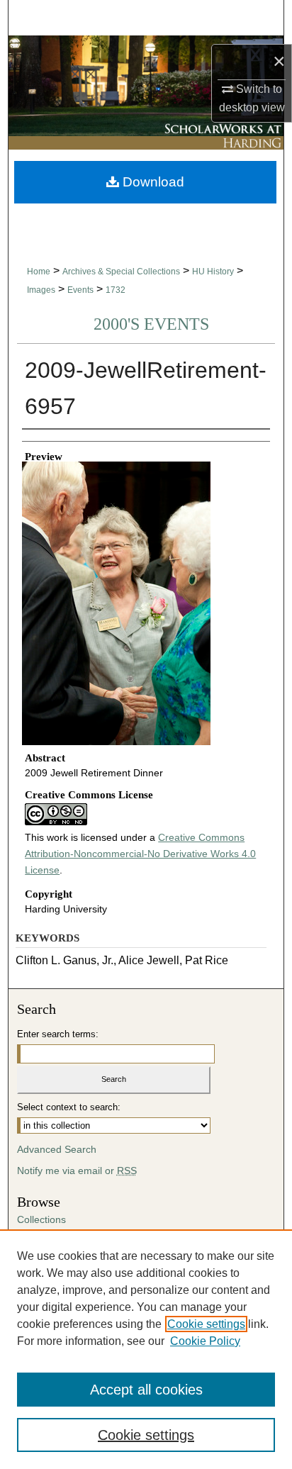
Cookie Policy (205, 1341)
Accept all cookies (146, 1389)
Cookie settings (206, 1324)
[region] (146, 1349)
